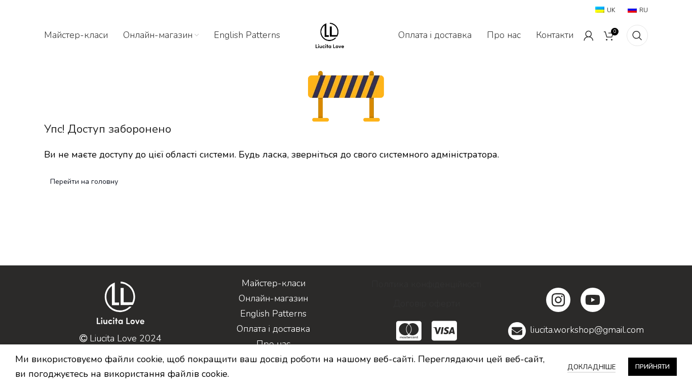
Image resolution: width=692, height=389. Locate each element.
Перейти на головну (84, 181)
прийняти (652, 367)
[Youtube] (593, 300)
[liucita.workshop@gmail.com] (517, 331)
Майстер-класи (273, 283)
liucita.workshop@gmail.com (587, 330)
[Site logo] (330, 34)
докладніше (591, 367)
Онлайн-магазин (273, 298)
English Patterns (273, 313)
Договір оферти (426, 303)
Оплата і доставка (273, 329)
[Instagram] (558, 300)
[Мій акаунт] (589, 35)
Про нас (273, 344)
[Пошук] (637, 35)
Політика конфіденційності (426, 284)
